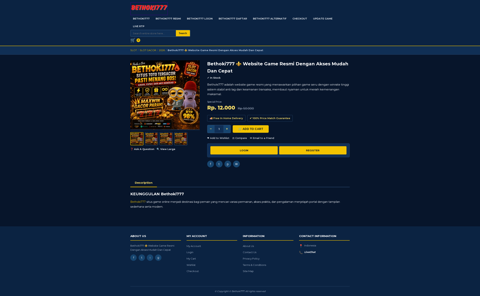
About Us (248, 246)
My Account (194, 246)
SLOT (133, 50)
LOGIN (244, 150)
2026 (162, 50)
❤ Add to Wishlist (218, 137)
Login (190, 252)
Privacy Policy (251, 258)
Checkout (299, 18)
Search (183, 33)
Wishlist (191, 264)
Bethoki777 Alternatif (269, 18)
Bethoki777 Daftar (233, 18)
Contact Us (249, 252)
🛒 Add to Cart (250, 128)
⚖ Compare (239, 137)
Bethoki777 (141, 18)
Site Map (248, 271)
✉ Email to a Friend (262, 137)
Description (143, 182)
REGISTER (313, 150)
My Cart (191, 258)
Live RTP (138, 26)
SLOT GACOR (148, 50)
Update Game (322, 18)
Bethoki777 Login (200, 18)
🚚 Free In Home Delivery (226, 118)
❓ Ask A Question (142, 149)
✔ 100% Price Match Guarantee (270, 118)
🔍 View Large (166, 149)
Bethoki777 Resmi (168, 18)
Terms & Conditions (254, 264)
